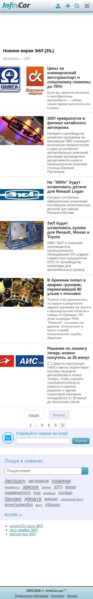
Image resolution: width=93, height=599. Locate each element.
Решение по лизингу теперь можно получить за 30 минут (68, 353)
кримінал (49, 493)
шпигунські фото (72, 499)
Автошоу (15, 480)
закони (31, 486)
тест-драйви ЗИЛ (24, 530)
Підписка (81, 441)
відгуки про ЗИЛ (23, 534)
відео (70, 487)
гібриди (52, 504)
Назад (34, 415)
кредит (51, 499)
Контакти (57, 596)
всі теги (13, 514)
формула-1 (12, 487)
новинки (61, 480)
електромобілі (19, 504)
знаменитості (18, 492)
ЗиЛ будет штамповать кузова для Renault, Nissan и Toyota (68, 230)
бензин (13, 498)
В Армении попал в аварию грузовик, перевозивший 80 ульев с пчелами (66, 287)
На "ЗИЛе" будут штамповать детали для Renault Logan (66, 186)
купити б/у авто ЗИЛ (26, 526)
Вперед (59, 415)
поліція (65, 492)
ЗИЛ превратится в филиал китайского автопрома (66, 123)
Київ (37, 493)
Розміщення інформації (31, 596)
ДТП (58, 487)
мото (39, 505)
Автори (72, 596)
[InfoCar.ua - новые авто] (16, 6)
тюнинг (46, 487)
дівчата (32, 498)
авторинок (38, 481)
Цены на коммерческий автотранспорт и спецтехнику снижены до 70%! (69, 77)
